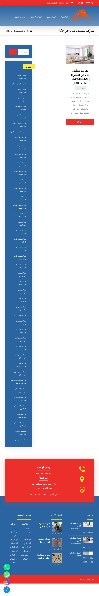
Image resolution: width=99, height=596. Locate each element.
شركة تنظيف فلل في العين (20, 232)
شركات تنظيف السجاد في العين (19, 124)
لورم (13, 551)
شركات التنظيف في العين (21, 116)
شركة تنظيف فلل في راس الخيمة (19, 257)
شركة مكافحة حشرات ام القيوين (19, 407)
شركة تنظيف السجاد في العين (19, 155)
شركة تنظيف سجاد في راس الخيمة (19, 206)
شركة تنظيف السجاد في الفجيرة (19, 164)
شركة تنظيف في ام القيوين (21, 299)
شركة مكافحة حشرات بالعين (21, 415)
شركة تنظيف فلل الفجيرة (22, 223)
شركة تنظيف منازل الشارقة (21, 364)
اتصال (25, 551)
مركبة (12, 524)
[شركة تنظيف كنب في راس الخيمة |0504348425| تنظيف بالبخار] (57, 542)
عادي (26, 543)
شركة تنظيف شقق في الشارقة (20, 215)
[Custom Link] (7, 589)
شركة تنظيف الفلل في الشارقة (20, 172)
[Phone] (7, 567)
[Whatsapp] (7, 574)
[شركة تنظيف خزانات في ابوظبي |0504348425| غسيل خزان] (57, 527)
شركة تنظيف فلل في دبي (20, 248)
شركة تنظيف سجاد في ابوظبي (20, 181)
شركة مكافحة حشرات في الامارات (19, 424)
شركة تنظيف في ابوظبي (22, 274)
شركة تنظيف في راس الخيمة (21, 322)
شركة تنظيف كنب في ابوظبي (20, 330)
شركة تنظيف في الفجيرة (22, 291)
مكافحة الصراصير (20, 440)
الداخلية (25, 547)
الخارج (12, 547)
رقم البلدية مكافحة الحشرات (20, 107)
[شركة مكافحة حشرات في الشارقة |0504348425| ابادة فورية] (57, 558)
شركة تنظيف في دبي (19, 315)
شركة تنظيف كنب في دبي (20, 347)
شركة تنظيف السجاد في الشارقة (19, 147)
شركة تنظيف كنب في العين (20, 339)
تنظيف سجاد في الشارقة (22, 76)
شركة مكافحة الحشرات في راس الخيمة (18, 381)
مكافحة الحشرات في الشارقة (20, 432)
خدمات (12, 543)
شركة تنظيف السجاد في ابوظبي (19, 138)
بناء (26, 531)
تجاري (12, 539)
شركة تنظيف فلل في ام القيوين (19, 240)
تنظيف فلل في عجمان (19, 84)
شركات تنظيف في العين (18, 132)
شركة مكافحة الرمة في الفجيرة (20, 390)
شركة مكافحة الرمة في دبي (20, 398)
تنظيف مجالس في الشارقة (21, 90)
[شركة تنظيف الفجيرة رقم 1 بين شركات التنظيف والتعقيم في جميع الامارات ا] (83, 16)
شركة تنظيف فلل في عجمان (20, 265)
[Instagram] (7, 582)
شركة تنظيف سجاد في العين (20, 189)
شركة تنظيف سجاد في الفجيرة (20, 198)
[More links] (9, 13)
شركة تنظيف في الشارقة (22, 282)
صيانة (26, 539)
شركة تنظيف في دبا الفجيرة (21, 308)
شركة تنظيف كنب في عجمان (20, 356)
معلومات (24, 555)
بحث (12, 52)
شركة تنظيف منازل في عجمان (20, 373)
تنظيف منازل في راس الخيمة (21, 99)
